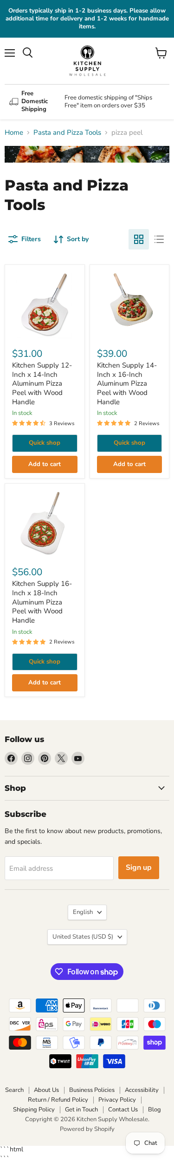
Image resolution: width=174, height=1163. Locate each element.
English (83, 912)
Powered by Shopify (87, 1129)
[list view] (159, 239)
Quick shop (44, 443)
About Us (46, 1090)
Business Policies (92, 1090)
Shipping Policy (34, 1109)
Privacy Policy (117, 1100)
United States (82, 937)
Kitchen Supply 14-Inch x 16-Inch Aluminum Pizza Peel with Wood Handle (127, 384)
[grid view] (139, 239)
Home (14, 133)
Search (14, 1090)
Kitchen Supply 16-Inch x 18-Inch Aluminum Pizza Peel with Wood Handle (42, 602)
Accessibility (142, 1090)
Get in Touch (81, 1109)
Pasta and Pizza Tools (67, 133)
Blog (154, 1109)
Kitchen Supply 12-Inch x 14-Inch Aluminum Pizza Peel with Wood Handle (42, 384)
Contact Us (123, 1109)
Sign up (139, 867)
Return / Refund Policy (58, 1100)
